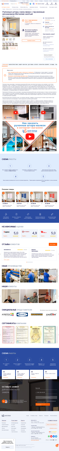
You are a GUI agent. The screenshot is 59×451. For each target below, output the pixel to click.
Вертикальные (5, 426)
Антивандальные (14, 422)
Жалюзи (4, 420)
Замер (20, 64)
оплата (50, 28)
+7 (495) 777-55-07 (23, 2)
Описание (5, 64)
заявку (6, 364)
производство (47, 20)
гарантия (46, 24)
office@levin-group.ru (53, 428)
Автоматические (5, 430)
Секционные (23, 422)
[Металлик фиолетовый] (10, 44)
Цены (28, 0)
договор (32, 363)
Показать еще (13, 47)
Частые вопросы (53, 415)
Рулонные (4, 422)
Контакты (55, 0)
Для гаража (13, 428)
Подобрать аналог (31, 40)
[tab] (5, 64)
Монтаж (25, 64)
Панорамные (23, 428)
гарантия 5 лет (53, 364)
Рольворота (23, 431)
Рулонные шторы (15, 7)
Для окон (13, 426)
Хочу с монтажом (49, 58)
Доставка (30, 64)
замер (19, 363)
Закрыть (8, 447)
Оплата (36, 64)
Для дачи (13, 430)
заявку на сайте (12, 169)
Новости (41, 415)
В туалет (13, 424)
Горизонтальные (5, 424)
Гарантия (41, 64)
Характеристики (13, 64)
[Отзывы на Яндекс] (53, 432)
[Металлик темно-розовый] (7, 44)
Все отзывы (52, 244)
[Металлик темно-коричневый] (13, 44)
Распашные (23, 426)
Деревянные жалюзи (34, 7)
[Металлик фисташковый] (3, 44)
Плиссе (3, 428)
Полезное (46, 0)
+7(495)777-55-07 (12, 170)
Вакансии (37, 440)
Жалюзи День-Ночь (24, 7)
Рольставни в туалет (53, 7)
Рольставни (14, 420)
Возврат (47, 64)
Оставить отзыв (34, 415)
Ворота (23, 420)
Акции (32, 0)
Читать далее (6, 259)
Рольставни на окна (43, 7)
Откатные (23, 424)
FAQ (56, 64)
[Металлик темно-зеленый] (7, 48)
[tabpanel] (11, 27)
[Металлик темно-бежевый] (3, 48)
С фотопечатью (14, 431)
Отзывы (52, 64)
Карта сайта (33, 440)
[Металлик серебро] (16, 44)
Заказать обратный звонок (51, 424)
